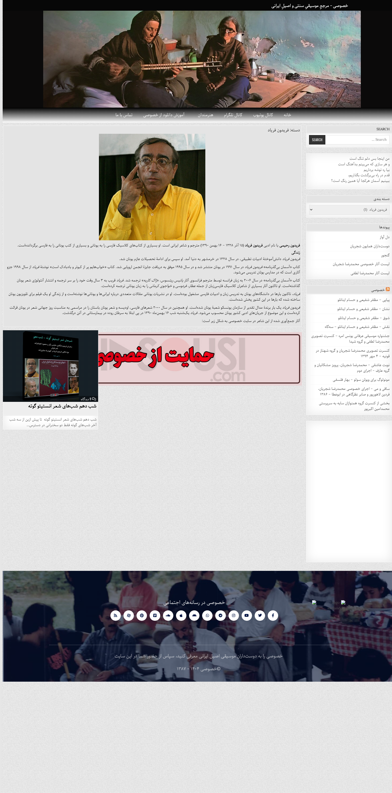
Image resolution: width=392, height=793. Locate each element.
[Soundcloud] (165, 615)
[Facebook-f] (270, 615)
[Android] (191, 615)
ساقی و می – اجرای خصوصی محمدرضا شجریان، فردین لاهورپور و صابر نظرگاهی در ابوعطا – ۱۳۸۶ (351, 392)
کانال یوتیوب (260, 115)
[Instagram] (231, 615)
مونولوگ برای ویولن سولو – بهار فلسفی (358, 380)
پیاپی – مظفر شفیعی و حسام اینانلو (361, 300)
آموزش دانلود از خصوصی (161, 115)
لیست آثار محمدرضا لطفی (367, 273)
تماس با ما (121, 115)
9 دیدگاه (83, 399)
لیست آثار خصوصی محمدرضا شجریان (358, 264)
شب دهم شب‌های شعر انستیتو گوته (60, 406)
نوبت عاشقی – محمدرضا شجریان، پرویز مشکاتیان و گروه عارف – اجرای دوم (349, 368)
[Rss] (113, 615)
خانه (285, 115)
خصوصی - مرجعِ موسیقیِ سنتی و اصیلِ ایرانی (307, 5)
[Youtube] (244, 615)
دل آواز (382, 237)
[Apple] (178, 615)
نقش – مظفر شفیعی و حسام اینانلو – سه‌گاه (354, 327)
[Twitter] (257, 615)
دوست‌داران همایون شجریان (367, 246)
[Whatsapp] (204, 615)
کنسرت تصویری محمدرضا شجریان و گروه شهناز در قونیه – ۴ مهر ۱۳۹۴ (350, 353)
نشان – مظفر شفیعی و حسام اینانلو (361, 309)
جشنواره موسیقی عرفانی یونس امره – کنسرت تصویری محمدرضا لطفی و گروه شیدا (348, 339)
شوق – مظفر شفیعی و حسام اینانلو (361, 318)
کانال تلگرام (230, 115)
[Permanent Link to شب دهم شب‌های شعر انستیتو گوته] (47, 366)
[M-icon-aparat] (126, 615)
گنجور (382, 255)
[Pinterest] (139, 615)
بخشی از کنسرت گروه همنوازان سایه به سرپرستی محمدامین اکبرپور (351, 406)
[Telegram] (218, 615)
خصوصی (375, 290)
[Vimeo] (152, 615)
